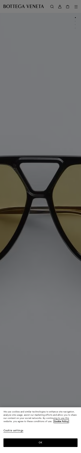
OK (40, 442)
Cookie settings (13, 430)
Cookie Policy (61, 421)
